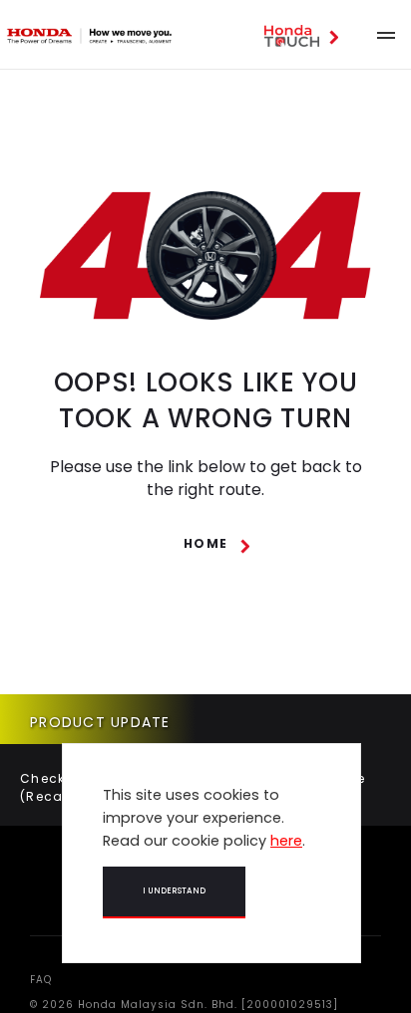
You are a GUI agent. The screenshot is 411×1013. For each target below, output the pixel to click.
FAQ (41, 979)
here (286, 841)
